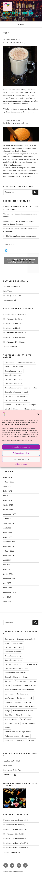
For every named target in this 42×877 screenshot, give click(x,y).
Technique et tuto (29, 723)
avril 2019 (7, 597)
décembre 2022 (9, 514)
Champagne (9, 363)
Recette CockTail (18, 13)
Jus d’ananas (9, 698)
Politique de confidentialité (13, 872)
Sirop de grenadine (23, 715)
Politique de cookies (21, 464)
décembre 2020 (9, 579)
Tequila (7, 728)
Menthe (18, 702)
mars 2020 (7, 588)
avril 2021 (7, 565)
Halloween (17, 409)
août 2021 (7, 560)
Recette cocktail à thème (13, 319)
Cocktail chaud (17, 367)
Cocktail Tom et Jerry (14, 42)
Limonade (8, 702)
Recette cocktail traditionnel (14, 342)
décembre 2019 (9, 592)
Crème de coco (21, 405)
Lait (30, 698)
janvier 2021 (8, 574)
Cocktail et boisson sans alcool (16, 396)
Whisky (32, 740)
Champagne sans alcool (26, 363)
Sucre (17, 723)
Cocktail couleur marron (13, 371)
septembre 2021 (9, 556)
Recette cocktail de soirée (13, 324)
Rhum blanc (9, 715)
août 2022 (7, 528)
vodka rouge (21, 740)
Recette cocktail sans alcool (14, 337)
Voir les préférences (21, 459)
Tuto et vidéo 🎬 (9, 300)
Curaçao (32, 405)
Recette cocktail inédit (12, 328)
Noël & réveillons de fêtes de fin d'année (20, 706)
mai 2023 (7, 496)
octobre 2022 (8, 519)
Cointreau (8, 405)
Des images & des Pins (12, 296)
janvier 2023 (8, 510)
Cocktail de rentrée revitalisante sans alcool (19, 236)
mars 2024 (7, 477)
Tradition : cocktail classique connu (18, 732)
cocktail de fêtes (30, 388)
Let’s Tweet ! (8, 291)
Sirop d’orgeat (25, 719)
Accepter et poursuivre (21, 447)
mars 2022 (7, 537)
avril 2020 (7, 583)
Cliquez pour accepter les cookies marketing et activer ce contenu (21, 260)
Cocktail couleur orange (14, 379)
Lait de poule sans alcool (15, 123)
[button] (38, 414)
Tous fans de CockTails (11, 287)
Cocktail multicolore (12, 400)
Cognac (25, 400)
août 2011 (7, 602)
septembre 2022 (9, 523)
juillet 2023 (7, 491)
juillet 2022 (7, 533)
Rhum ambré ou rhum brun (23, 711)
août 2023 (7, 487)
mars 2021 (7, 569)
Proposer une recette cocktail (14, 314)
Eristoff (7, 409)
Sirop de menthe (11, 719)
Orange (7, 711)
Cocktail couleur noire (13, 375)
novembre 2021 (9, 546)
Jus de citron (9, 694)
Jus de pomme (22, 694)
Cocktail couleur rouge (13, 384)
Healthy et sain (30, 409)
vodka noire (9, 740)
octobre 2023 (8, 482)
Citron (7, 367)
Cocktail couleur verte (13, 388)
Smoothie (8, 723)
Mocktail (27, 702)
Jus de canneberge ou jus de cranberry (19, 690)
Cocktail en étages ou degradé (16, 392)
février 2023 (8, 505)
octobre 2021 (8, 551)
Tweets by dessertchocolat (21, 260)
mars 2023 (7, 500)
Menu (22, 24)
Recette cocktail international (14, 333)
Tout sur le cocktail (10, 347)
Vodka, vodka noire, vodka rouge (17, 736)
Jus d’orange (22, 698)
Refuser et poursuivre (21, 453)
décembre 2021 (9, 542)
